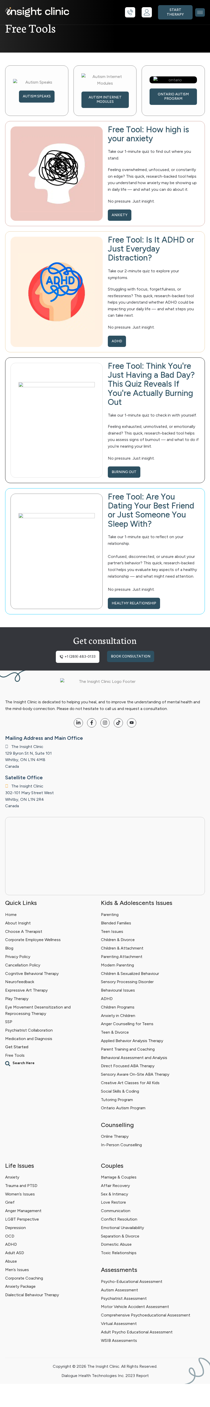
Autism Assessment (119, 1289)
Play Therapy (16, 998)
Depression (15, 1227)
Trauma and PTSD (21, 1185)
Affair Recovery (115, 1185)
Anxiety (12, 1177)
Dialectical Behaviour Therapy (32, 1294)
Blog (9, 948)
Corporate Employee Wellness (33, 939)
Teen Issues (112, 931)
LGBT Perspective (22, 1219)
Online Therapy (115, 1136)
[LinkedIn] (78, 722)
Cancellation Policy (22, 964)
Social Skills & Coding (120, 1091)
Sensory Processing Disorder (127, 981)
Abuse (11, 1261)
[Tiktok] (118, 722)
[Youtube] (131, 722)
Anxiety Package (20, 1286)
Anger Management (23, 1210)
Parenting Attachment (121, 956)
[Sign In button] (147, 12)
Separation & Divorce (120, 1236)
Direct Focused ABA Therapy (127, 1065)
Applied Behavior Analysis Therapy (132, 1040)
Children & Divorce (118, 939)
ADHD (107, 998)
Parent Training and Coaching (128, 1048)
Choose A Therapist (23, 931)
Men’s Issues (17, 1269)
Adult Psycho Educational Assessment (137, 1331)
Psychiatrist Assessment (124, 1298)
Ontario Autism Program (123, 1107)
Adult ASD (14, 1252)
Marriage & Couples (118, 1177)
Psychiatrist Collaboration (29, 1030)
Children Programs (117, 1006)
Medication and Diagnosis (28, 1038)
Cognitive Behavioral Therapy (32, 973)
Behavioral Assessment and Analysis (134, 1057)
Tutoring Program (117, 1099)
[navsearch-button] (50, 1063)
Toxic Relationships (118, 1252)
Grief (10, 1202)
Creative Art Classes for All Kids (130, 1082)
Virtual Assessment (119, 1323)
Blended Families (116, 922)
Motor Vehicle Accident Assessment (135, 1306)
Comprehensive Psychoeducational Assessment (145, 1315)
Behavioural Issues (118, 990)
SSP (8, 1021)
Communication (115, 1210)
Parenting (110, 914)
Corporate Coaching (24, 1278)
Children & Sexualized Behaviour (130, 973)
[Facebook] (91, 722)
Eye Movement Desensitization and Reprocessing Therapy (38, 1010)
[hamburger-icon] (200, 12)
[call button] (130, 12)
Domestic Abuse (116, 1244)
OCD (9, 1236)
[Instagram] (105, 722)
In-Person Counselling (121, 1144)
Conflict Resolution (119, 1219)
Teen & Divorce (115, 1032)
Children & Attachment (122, 948)
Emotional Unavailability (122, 1227)
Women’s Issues (20, 1194)
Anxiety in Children (118, 1015)
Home (11, 914)
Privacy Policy (17, 956)
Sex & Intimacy (114, 1194)
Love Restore (113, 1202)
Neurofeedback (19, 981)
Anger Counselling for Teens (127, 1023)
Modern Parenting (117, 964)
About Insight (18, 922)
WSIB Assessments (119, 1340)
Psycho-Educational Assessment (131, 1281)
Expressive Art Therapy (26, 990)
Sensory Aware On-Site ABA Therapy (135, 1074)
